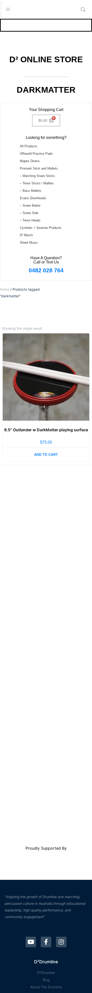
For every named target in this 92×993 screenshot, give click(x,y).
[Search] (83, 9)
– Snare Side (29, 213)
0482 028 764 (46, 270)
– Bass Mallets (30, 191)
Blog (46, 980)
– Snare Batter (30, 205)
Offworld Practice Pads (36, 153)
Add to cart (46, 454)
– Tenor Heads (30, 220)
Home (4, 289)
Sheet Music (29, 242)
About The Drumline (46, 987)
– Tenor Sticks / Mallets (37, 183)
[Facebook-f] (46, 942)
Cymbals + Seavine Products (41, 228)
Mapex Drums (30, 161)
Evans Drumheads (33, 198)
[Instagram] (61, 942)
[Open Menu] (8, 9)
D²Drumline (46, 973)
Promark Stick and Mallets (39, 168)
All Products (28, 146)
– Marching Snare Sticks (37, 176)
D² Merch (26, 235)
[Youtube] (31, 942)
